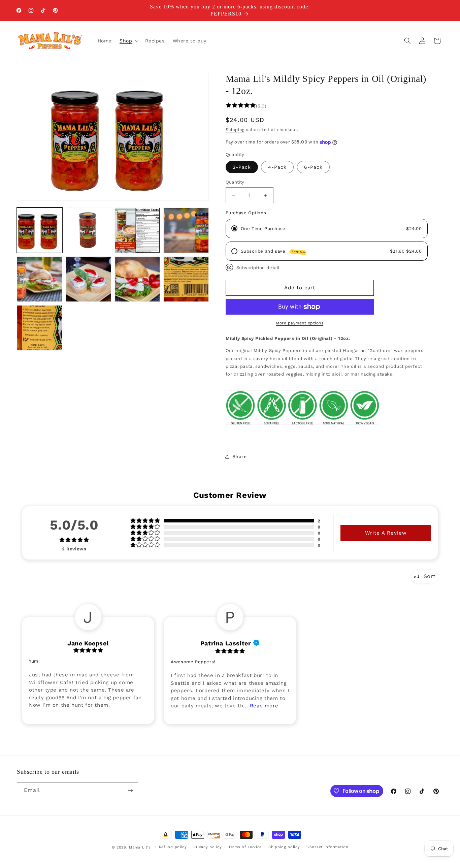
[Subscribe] (130, 790)
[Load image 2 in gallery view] (88, 230)
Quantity (235, 182)
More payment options (299, 323)
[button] (128, 41)
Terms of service (245, 847)
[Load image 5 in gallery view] (39, 279)
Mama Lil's (140, 847)
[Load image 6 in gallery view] (88, 279)
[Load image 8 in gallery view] (186, 279)
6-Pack (313, 167)
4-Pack (277, 167)
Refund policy (173, 847)
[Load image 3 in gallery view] (137, 230)
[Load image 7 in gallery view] (137, 279)
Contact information (327, 847)
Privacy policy (207, 847)
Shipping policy (284, 847)
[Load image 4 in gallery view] (186, 230)
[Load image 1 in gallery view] (39, 230)
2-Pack (242, 167)
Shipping (235, 129)
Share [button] (239, 456)
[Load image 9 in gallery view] (39, 328)
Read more (264, 705)
